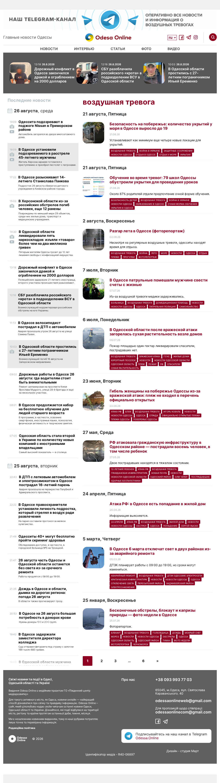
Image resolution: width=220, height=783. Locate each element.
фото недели (182, 640)
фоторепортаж (148, 257)
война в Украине (149, 150)
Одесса (190, 253)
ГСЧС (167, 356)
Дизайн (172, 751)
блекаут (116, 632)
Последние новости (29, 100)
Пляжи (115, 257)
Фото (146, 49)
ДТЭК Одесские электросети (184, 575)
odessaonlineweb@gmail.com (183, 701)
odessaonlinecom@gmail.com (183, 712)
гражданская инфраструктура (129, 473)
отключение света (122, 583)
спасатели (173, 364)
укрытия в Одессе (122, 208)
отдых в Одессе (146, 154)
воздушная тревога (123, 150)
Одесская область (122, 364)
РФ (161, 364)
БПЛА (128, 411)
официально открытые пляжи (181, 415)
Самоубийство (188, 306)
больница (117, 302)
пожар (152, 364)
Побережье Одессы (145, 419)
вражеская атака (149, 356)
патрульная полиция (162, 306)
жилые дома (181, 356)
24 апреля (117, 522)
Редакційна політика (22, 728)
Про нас (128, 679)
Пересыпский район (150, 583)
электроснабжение (123, 587)
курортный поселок (123, 360)
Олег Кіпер (181, 477)
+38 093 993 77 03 (173, 680)
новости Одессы (121, 306)
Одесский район (160, 477)
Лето (154, 253)
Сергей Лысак (189, 526)
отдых (203, 253)
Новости (49, 49)
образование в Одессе (150, 204)
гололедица (160, 632)
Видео (174, 49)
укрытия (185, 154)
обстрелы (169, 636)
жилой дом (176, 522)
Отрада (153, 415)
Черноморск (140, 644)
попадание (170, 526)
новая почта (159, 473)
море (164, 253)
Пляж (141, 364)
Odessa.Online (147, 738)
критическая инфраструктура (129, 579)
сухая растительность (125, 368)
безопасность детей (124, 200)
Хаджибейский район (179, 583)
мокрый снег (193, 632)
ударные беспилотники (126, 480)
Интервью (84, 49)
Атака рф (116, 411)
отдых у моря (167, 154)
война (143, 253)
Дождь (176, 632)
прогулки (129, 257)
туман (166, 640)
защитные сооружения (178, 150)
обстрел (141, 526)
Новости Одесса (121, 154)
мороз (115, 636)
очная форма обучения (182, 204)
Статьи (118, 49)
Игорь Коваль (172, 411)
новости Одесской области (172, 360)
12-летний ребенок (122, 469)
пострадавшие (200, 477)
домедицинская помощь (172, 302)
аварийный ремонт (123, 575)
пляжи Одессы (120, 419)
